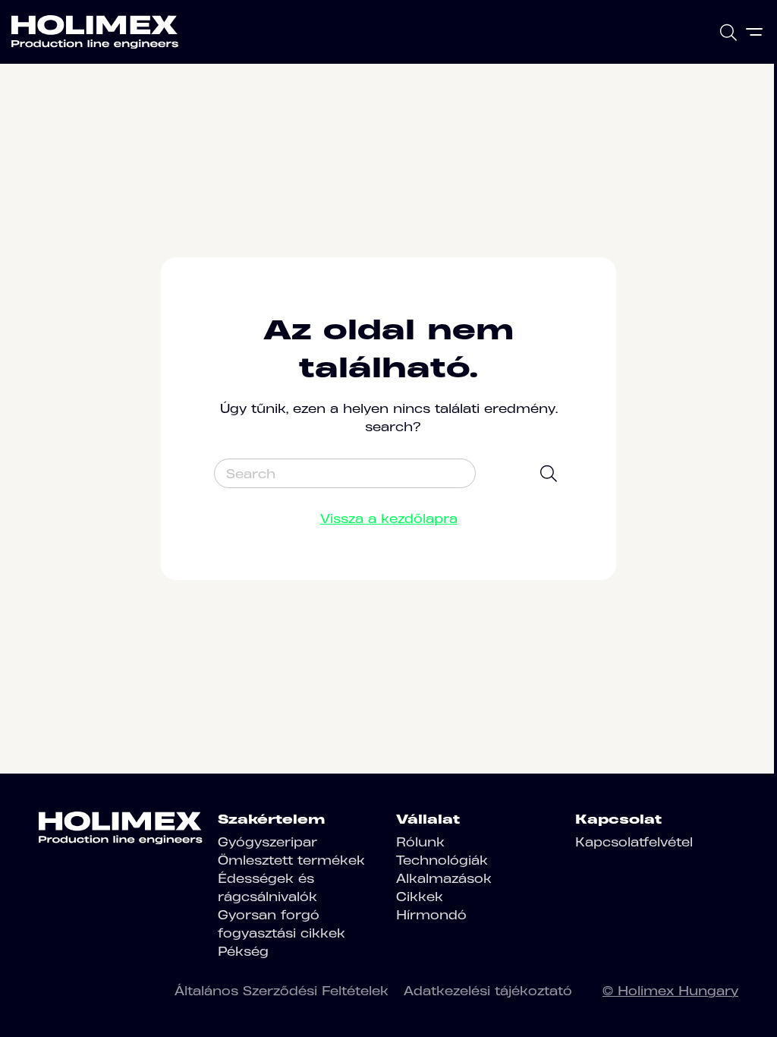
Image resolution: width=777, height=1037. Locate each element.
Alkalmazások (444, 878)
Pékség (243, 951)
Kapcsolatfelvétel (634, 841)
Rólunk (420, 841)
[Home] (94, 32)
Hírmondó (431, 914)
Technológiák (442, 860)
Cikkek (419, 896)
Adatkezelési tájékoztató (488, 990)
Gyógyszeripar (267, 841)
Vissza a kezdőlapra (389, 518)
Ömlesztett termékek (291, 860)
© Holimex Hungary (670, 990)
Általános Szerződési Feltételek (281, 990)
